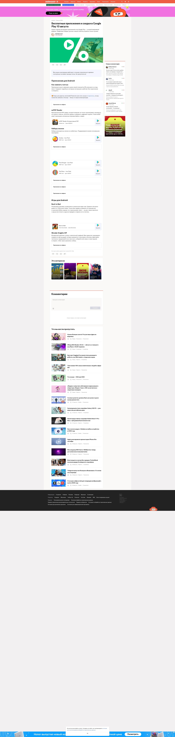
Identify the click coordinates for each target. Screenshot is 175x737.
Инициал (89, 497)
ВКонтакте (63, 497)
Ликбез (79, 402)
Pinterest (77, 497)
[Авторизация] (128, 1)
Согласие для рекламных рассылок (57, 504)
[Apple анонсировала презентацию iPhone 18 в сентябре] (76, 441)
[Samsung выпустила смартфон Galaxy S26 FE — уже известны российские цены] (76, 410)
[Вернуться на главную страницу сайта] (50, 2)
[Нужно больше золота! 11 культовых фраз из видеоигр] (76, 336)
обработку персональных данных (87, 730)
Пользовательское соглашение (61, 500)
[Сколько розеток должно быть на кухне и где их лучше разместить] (76, 400)
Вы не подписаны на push (103, 497)
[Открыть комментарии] (71, 339)
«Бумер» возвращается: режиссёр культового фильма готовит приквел (114, 110)
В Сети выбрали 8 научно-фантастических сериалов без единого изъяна (114, 98)
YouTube (83, 497)
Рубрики (65, 494)
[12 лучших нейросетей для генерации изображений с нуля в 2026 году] (76, 483)
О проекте (58, 494)
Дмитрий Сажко (59, 33)
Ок (87, 733)
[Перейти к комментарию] (115, 71)
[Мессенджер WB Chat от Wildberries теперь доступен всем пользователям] (76, 452)
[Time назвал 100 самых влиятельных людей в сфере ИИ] (76, 368)
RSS (94, 497)
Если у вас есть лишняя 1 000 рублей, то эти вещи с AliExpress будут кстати (114, 74)
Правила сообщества (81, 502)
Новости (78, 359)
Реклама (71, 494)
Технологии (79, 338)
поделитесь (91, 96)
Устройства (78, 349)
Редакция (77, 494)
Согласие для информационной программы (78, 504)
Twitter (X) (70, 497)
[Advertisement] (76, 154)
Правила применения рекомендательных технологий (61, 502)
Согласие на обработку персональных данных (100, 502)
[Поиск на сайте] (122, 1)
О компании (90, 494)
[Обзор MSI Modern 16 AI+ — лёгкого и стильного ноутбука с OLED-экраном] (76, 347)
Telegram (56, 497)
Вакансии (83, 494)
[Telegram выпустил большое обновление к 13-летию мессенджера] (76, 472)
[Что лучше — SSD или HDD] (76, 378)
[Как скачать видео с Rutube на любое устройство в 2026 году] (76, 431)
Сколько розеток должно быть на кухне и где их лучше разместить (115, 86)
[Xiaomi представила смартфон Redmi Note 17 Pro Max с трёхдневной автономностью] (76, 421)
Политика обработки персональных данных (82, 500)
